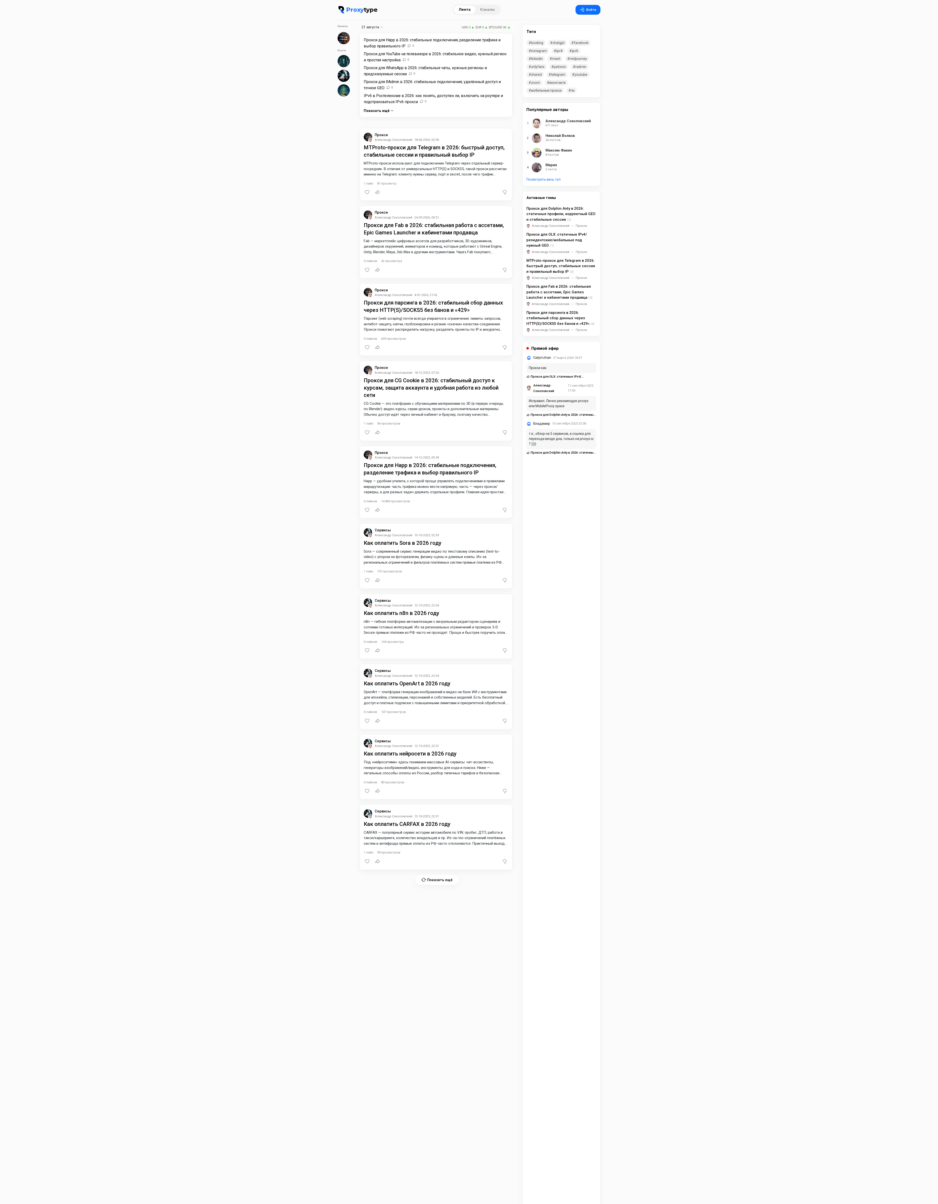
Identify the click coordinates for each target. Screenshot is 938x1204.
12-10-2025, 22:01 (426, 746)
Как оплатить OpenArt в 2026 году (407, 683)
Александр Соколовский (550, 226)
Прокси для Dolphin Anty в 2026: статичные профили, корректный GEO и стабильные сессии (561, 214)
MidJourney (578, 59)
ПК (573, 90)
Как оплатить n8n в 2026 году (401, 613)
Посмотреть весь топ (543, 179)
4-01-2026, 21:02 (425, 295)
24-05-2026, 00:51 (426, 217)
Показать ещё (377, 111)
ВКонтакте (557, 83)
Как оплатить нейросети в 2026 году (410, 754)
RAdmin (580, 67)
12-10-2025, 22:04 (426, 605)
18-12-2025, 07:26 (426, 372)
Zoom (535, 83)
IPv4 (559, 51)
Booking (537, 43)
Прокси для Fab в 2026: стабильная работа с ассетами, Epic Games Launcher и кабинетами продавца (559, 292)
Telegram (558, 75)
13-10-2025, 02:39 (426, 535)
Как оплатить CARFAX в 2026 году (407, 824)
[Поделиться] (377, 192)
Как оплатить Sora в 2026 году (402, 543)
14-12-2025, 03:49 (426, 457)
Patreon (560, 67)
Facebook (581, 43)
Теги (531, 31)
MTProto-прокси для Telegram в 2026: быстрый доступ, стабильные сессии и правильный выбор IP (560, 266)
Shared (536, 75)
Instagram (539, 51)
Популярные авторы (547, 109)
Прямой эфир (545, 348)
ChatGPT (559, 43)
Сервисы (383, 530)
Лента (464, 9)
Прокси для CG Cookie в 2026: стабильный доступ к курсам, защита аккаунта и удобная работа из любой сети (431, 387)
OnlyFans (537, 67)
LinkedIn (537, 59)
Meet (556, 59)
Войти (591, 9)
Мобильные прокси (546, 90)
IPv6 (575, 51)
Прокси (381, 135)
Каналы (487, 9)
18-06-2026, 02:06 (426, 140)
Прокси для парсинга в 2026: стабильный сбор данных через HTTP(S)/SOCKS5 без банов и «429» (560, 318)
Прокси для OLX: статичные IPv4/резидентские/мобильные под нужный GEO (556, 240)
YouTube (581, 75)
